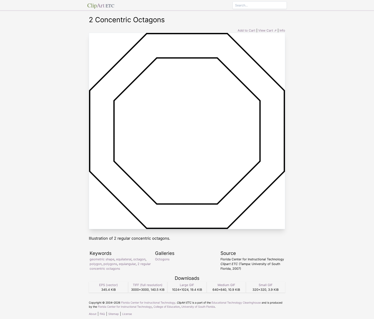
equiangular (127, 264)
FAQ (102, 313)
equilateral (123, 259)
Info (282, 30)
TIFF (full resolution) (147, 285)
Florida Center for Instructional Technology (148, 302)
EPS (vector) (108, 285)
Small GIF (266, 285)
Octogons (162, 259)
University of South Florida (198, 306)
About (92, 313)
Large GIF (187, 285)
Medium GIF (226, 285)
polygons (110, 264)
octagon (139, 259)
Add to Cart (246, 30)
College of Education (166, 306)
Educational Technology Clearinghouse (236, 302)
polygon (96, 264)
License (127, 313)
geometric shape (102, 259)
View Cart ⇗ (267, 30)
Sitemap (113, 313)
